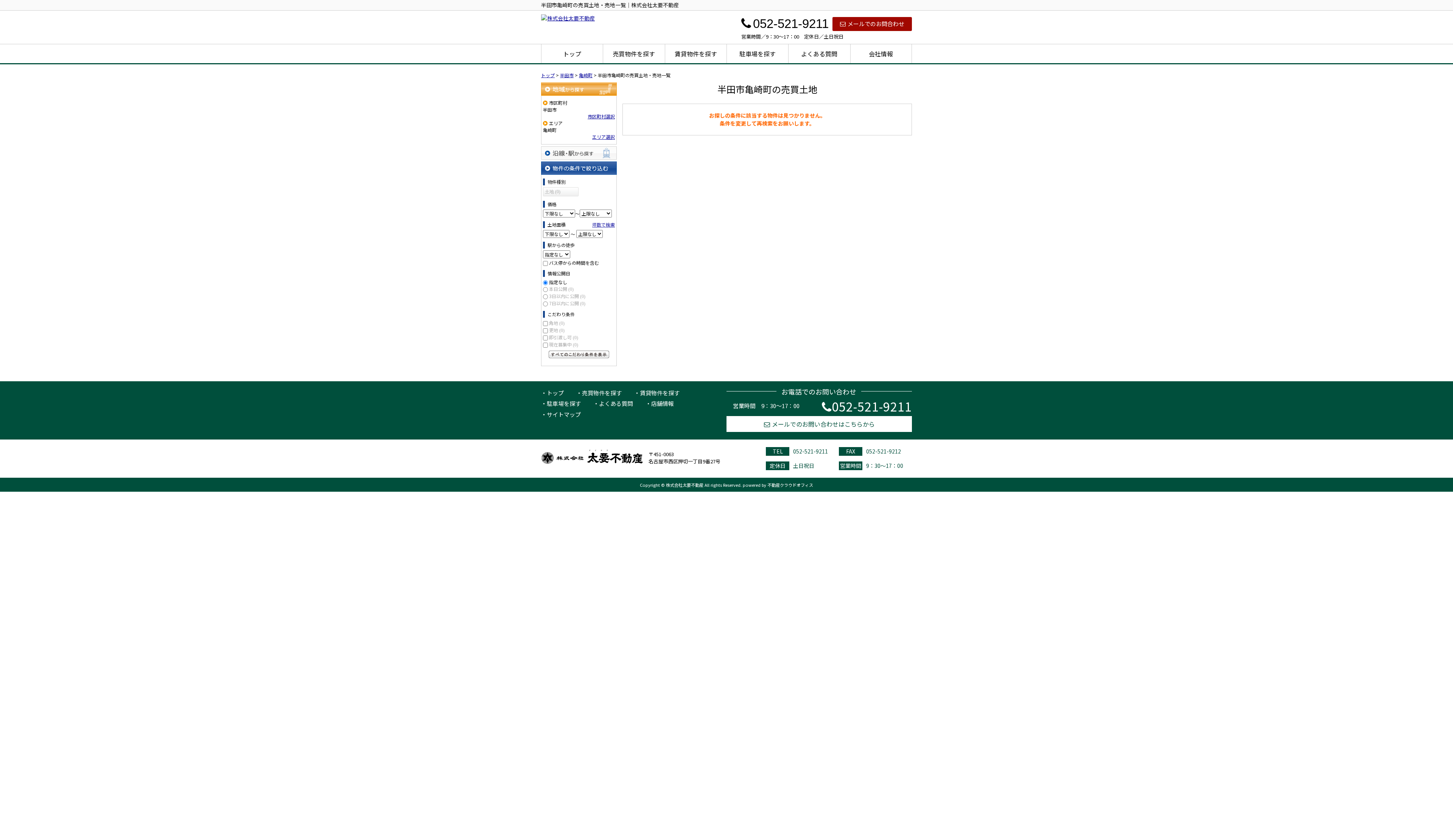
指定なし (558, 282)
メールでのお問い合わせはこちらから (823, 424)
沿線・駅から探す (579, 153)
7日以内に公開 (567, 303)
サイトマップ (564, 414)
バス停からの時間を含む (574, 262)
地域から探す (579, 89)
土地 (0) (552, 191)
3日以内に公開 (567, 296)
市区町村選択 (601, 116)
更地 (557, 330)
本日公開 (561, 289)
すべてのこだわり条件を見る (579, 354)
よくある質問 (819, 53)
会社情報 (881, 53)
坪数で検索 (603, 224)
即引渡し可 (563, 337)
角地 (557, 323)
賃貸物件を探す (696, 53)
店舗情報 (662, 403)
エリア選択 (603, 137)
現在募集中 (563, 344)
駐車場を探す (757, 53)
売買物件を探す (634, 53)
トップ (572, 53)
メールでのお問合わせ (876, 24)
